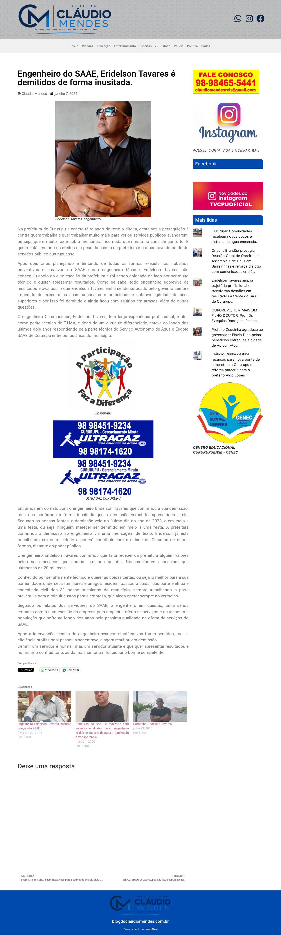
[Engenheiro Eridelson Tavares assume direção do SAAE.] (44, 706)
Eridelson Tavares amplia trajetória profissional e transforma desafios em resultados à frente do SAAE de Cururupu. (235, 291)
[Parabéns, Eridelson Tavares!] (160, 706)
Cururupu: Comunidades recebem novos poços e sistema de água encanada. (234, 236)
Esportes (145, 46)
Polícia (179, 46)
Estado (165, 46)
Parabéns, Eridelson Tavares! (153, 724)
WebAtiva (152, 929)
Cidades (87, 46)
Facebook (206, 163)
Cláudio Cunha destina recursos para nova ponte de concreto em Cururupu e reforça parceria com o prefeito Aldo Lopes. (236, 364)
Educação (103, 46)
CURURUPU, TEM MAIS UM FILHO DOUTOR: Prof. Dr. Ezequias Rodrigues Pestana (235, 315)
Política (192, 46)
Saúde (205, 46)
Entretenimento (125, 46)
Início (74, 46)
